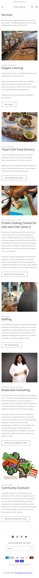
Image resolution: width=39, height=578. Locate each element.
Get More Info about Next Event (15, 519)
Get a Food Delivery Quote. (14, 178)
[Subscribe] (31, 548)
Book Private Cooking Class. (14, 274)
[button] (2, 7)
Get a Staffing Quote (11, 345)
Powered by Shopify (25, 564)
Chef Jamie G (16, 564)
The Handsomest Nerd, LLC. (23, 573)
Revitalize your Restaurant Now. (15, 443)
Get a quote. (8, 104)
